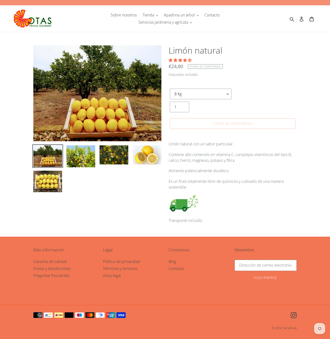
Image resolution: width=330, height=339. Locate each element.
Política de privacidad (121, 261)
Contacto (176, 268)
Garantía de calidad (50, 261)
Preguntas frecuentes (51, 275)
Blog (172, 261)
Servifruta (290, 328)
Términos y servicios (120, 268)
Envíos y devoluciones (52, 268)
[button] (181, 60)
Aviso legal (112, 275)
